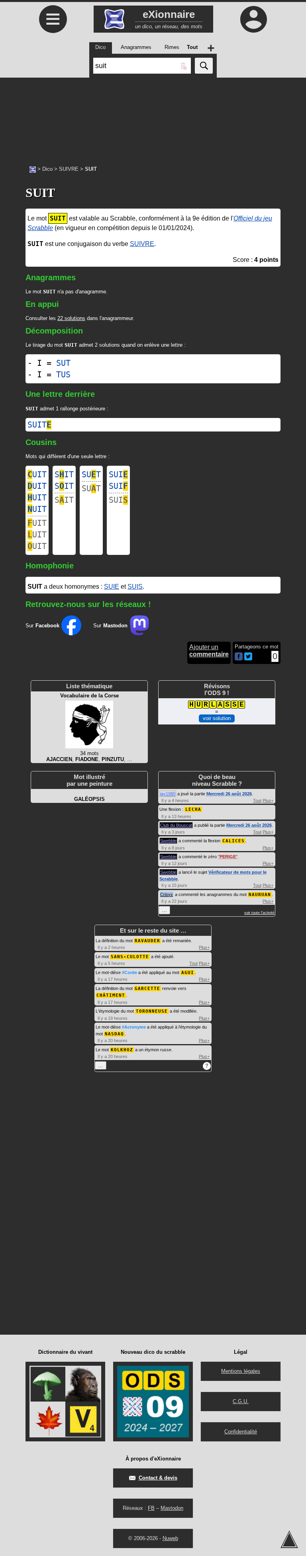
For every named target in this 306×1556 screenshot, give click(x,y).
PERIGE (228, 856)
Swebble (168, 840)
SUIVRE (68, 169)
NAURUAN (260, 894)
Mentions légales (240, 1371)
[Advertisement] (153, 117)
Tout (257, 800)
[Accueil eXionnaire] (32, 169)
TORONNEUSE (152, 1011)
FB (151, 1508)
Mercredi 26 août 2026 (229, 793)
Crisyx (166, 894)
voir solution (217, 718)
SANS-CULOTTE (130, 956)
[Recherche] (204, 66)
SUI (118, 474)
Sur (42, 626)
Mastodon (172, 1508)
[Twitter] (248, 659)
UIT (37, 474)
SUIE (111, 586)
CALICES (233, 840)
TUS (63, 374)
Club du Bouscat (176, 825)
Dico (47, 169)
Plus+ (268, 800)
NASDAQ (114, 1034)
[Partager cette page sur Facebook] (239, 657)
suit (39, 425)
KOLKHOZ (122, 1049)
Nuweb (170, 1538)
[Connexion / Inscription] (253, 19)
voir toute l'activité (259, 913)
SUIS (135, 586)
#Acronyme (134, 1027)
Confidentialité (240, 1432)
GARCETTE (147, 988)
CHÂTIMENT (110, 995)
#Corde (129, 972)
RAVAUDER (147, 940)
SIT (64, 474)
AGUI (187, 972)
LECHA (193, 809)
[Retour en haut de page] (289, 1539)
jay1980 (167, 793)
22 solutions (71, 318)
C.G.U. (241, 1401)
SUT (63, 363)
